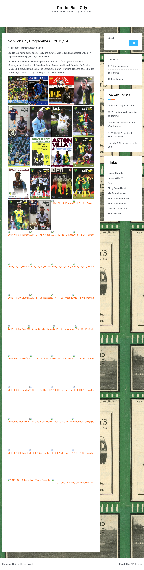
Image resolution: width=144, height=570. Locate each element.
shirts (116, 72)
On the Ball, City (72, 8)
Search (111, 38)
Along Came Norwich (118, 188)
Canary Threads (115, 173)
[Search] (133, 43)
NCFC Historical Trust (118, 198)
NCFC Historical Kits (118, 203)
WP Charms (136, 564)
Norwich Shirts (115, 213)
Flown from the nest (117, 208)
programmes (122, 66)
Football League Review (121, 105)
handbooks (117, 79)
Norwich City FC (115, 178)
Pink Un (111, 183)
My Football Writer (117, 193)
